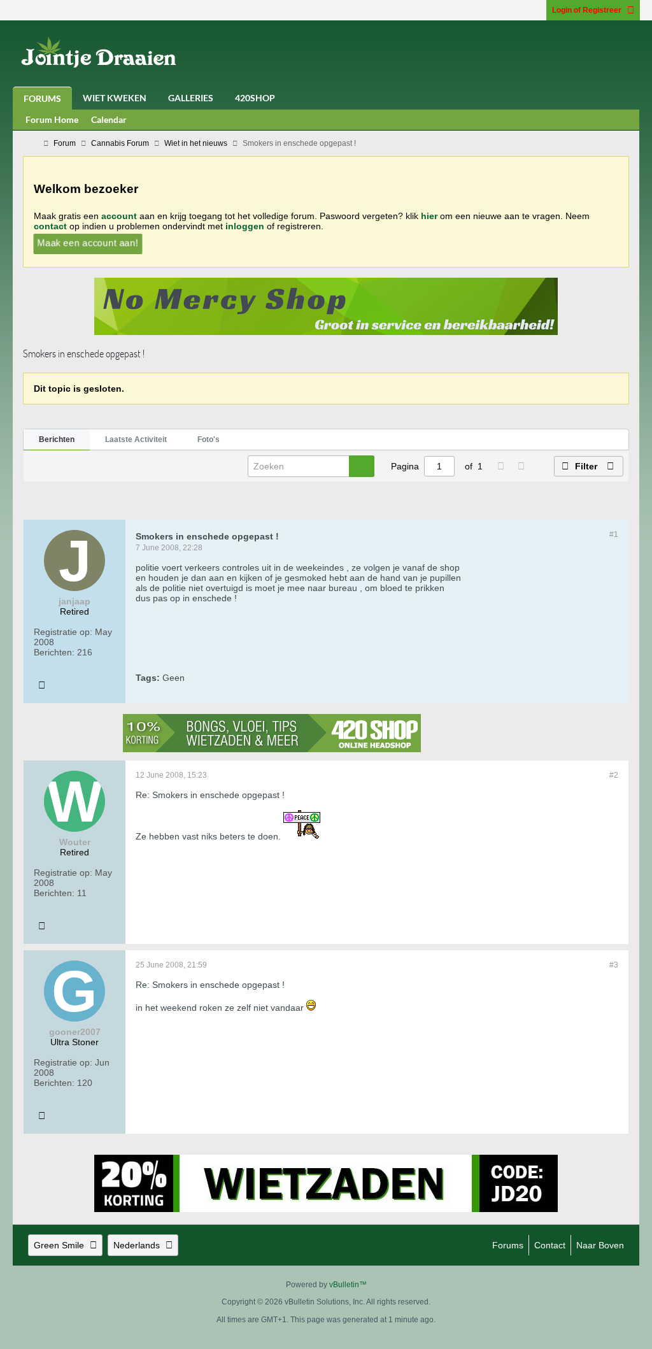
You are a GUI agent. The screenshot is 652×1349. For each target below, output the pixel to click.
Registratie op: (63, 632)
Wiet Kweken (114, 97)
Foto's (208, 439)
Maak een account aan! (88, 242)
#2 (613, 775)
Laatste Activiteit (136, 439)
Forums (42, 98)
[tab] (57, 440)
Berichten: (54, 652)
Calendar (109, 119)
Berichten (56, 439)
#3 (613, 964)
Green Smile (59, 1245)
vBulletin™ (348, 1284)
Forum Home (51, 119)
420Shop (255, 97)
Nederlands (136, 1245)
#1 (613, 534)
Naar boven (600, 1245)
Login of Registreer (586, 10)
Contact (549, 1245)
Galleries (190, 97)
